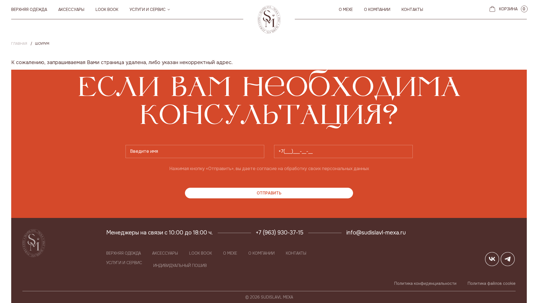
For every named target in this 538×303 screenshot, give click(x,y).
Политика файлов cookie (492, 283)
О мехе (346, 9)
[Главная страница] (269, 20)
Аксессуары (71, 9)
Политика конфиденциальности (425, 283)
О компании (377, 9)
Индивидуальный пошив (180, 265)
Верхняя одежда (29, 9)
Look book (107, 9)
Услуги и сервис (147, 9)
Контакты (412, 9)
